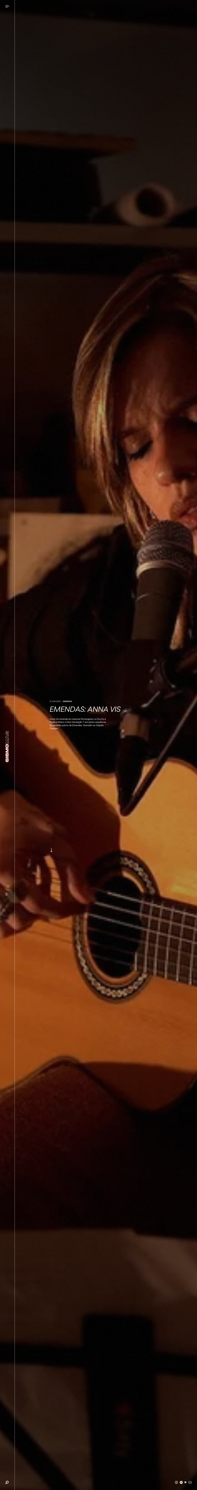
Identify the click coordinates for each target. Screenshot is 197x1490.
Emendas (67, 701)
